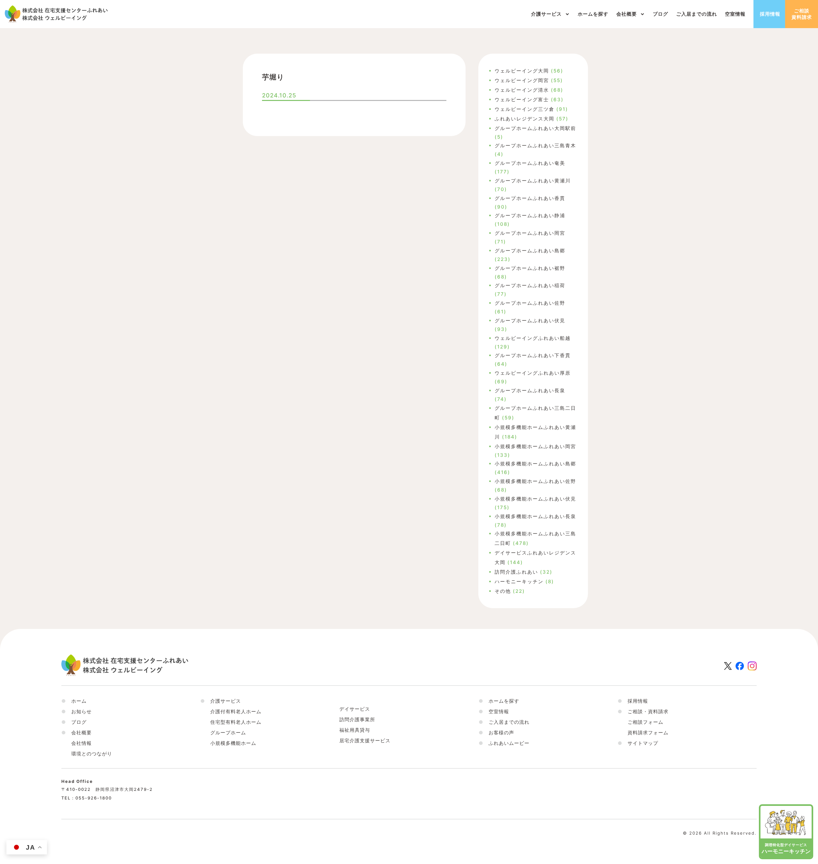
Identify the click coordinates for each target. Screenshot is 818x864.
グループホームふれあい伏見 (530, 320)
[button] (76, 732)
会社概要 (626, 14)
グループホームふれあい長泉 (530, 390)
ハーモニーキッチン (519, 581)
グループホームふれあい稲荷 (530, 285)
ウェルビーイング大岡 (522, 71)
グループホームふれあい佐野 (530, 303)
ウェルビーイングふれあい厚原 (533, 373)
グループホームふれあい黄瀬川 (533, 181)
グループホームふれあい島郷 (530, 251)
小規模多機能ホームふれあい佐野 (535, 481)
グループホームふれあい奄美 (530, 163)
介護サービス (546, 14)
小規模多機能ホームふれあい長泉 (535, 516)
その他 (503, 591)
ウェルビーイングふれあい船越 (533, 338)
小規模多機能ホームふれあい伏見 (535, 499)
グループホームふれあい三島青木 (535, 145)
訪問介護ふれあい (516, 572)
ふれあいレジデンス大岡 (524, 119)
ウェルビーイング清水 (522, 90)
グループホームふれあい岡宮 (530, 233)
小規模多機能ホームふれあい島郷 (535, 464)
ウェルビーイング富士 (522, 99)
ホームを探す (593, 14)
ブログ (660, 14)
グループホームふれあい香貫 (530, 198)
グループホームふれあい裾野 (530, 268)
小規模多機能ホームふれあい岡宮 (535, 446)
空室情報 (735, 14)
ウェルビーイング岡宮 (522, 80)
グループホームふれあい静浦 (530, 215)
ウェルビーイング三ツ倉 (524, 109)
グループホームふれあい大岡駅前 (535, 128)
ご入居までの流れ (696, 14)
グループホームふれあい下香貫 (533, 355)
